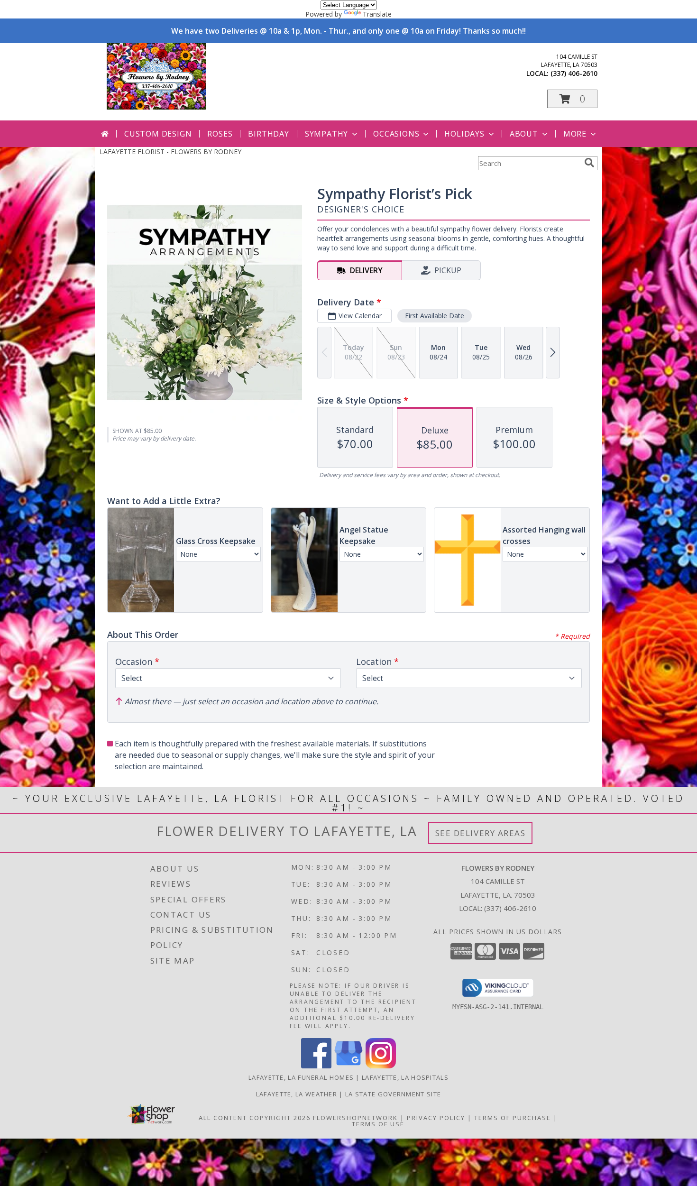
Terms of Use (378, 1124)
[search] (589, 162)
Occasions (396, 134)
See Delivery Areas (480, 832)
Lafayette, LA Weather (296, 1094)
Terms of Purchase (512, 1117)
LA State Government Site (393, 1094)
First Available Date (434, 315)
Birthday (268, 134)
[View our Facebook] (316, 1065)
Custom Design (158, 134)
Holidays (464, 134)
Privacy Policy (436, 1117)
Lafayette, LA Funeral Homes (301, 1077)
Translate (377, 13)
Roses (219, 134)
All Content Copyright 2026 (255, 1117)
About (524, 134)
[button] (572, 99)
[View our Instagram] (381, 1065)
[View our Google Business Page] (348, 1065)
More (575, 134)
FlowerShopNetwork (355, 1117)
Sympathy (326, 134)
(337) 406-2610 (573, 73)
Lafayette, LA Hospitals (405, 1077)
